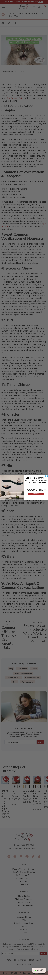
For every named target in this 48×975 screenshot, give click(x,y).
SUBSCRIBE (36, 494)
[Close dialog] (46, 476)
